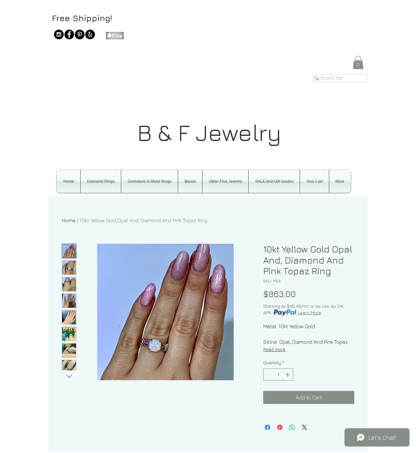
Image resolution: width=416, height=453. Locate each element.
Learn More (309, 312)
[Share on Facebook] (267, 427)
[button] (358, 62)
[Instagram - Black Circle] (59, 34)
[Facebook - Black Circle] (69, 34)
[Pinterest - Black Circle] (79, 34)
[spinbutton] (278, 374)
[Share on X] (304, 427)
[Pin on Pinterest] (280, 427)
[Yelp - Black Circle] (90, 34)
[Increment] (288, 374)
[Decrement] (268, 374)
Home (68, 220)
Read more (274, 349)
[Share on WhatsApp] (292, 427)
